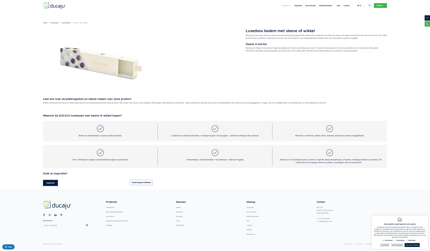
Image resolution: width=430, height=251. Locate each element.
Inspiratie (298, 5)
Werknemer (250, 234)
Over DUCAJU (310, 5)
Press (178, 221)
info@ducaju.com (325, 221)
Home (45, 23)
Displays (109, 225)
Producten (285, 5)
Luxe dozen (66, 23)
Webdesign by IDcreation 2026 (52, 244)
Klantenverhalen (325, 5)
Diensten (181, 202)
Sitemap (250, 202)
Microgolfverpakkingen (114, 212)
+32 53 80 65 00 (324, 218)
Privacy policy (359, 244)
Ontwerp (179, 212)
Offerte (380, 5)
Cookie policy (348, 244)
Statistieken (401, 240)
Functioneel (389, 240)
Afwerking (180, 225)
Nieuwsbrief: (48, 220)
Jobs (338, 5)
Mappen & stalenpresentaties (117, 221)
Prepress (179, 216)
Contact (347, 5)
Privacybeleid (77, 231)
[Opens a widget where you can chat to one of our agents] (8, 247)
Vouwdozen (110, 207)
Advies (178, 207)
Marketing (411, 240)
